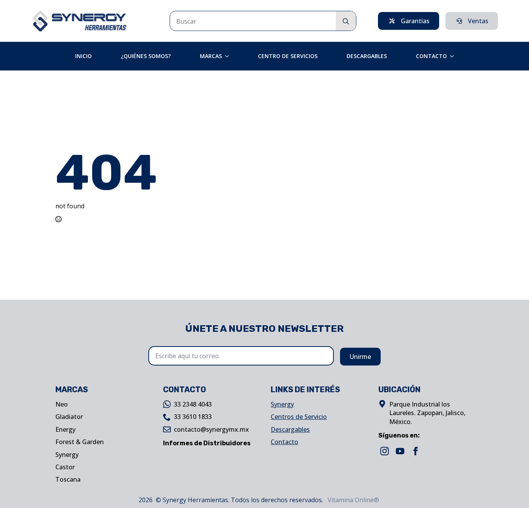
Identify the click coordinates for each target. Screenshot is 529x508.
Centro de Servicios (288, 56)
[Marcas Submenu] (229, 56)
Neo (61, 404)
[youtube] (400, 451)
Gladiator (69, 416)
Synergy (67, 454)
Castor (65, 467)
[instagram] (384, 451)
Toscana (68, 479)
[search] (346, 21)
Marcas (211, 56)
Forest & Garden (79, 442)
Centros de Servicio (299, 416)
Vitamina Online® (352, 500)
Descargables (367, 56)
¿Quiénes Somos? (146, 56)
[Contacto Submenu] (454, 56)
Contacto (431, 56)
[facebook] (415, 451)
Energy (65, 429)
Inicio (83, 56)
